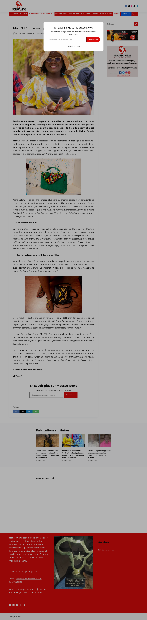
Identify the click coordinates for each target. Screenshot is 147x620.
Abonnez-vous (93, 39)
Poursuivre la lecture (73, 46)
